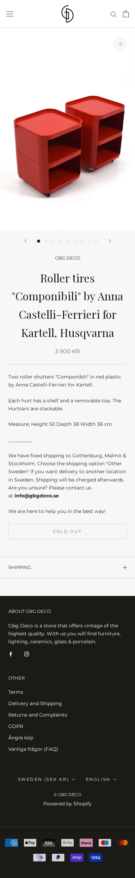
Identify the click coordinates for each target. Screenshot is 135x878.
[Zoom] (120, 44)
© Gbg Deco (67, 794)
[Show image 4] (60, 241)
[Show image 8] (89, 241)
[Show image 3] (53, 241)
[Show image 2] (45, 241)
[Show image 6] (74, 241)
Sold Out (67, 531)
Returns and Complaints (37, 715)
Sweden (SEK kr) (43, 779)
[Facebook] (10, 653)
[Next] (110, 240)
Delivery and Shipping (35, 703)
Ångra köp (20, 738)
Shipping (19, 567)
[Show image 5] (67, 241)
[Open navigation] (9, 14)
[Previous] (26, 240)
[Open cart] (126, 13)
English (98, 779)
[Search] (113, 14)
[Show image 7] (82, 241)
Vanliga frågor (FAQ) (33, 749)
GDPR (15, 726)
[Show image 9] (96, 241)
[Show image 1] (38, 241)
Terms (15, 692)
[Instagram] (26, 653)
